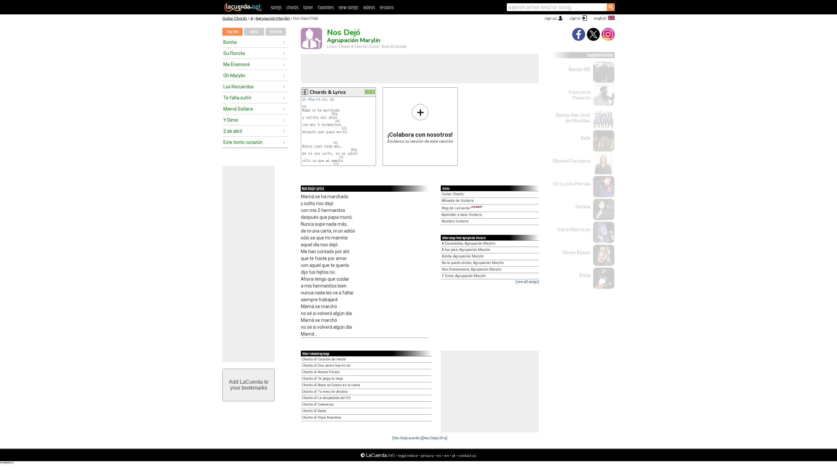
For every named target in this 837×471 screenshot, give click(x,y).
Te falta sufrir (237, 97)
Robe (584, 275)
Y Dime (230, 120)
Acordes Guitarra (455, 221)
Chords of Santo (314, 411)
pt (453, 455)
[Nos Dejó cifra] (434, 438)
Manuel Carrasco (571, 161)
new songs (348, 8)
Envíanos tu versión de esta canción (420, 123)
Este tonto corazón (243, 142)
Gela (585, 138)
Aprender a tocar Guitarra (462, 215)
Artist (254, 32)
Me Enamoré (236, 64)
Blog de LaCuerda (462, 208)
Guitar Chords (234, 18)
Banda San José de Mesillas (573, 118)
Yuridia (582, 206)
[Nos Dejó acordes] (407, 438)
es (439, 455)
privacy (427, 455)
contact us (467, 455)
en (446, 455)
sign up (550, 18)
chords (292, 8)
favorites (326, 8)
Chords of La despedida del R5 (326, 398)
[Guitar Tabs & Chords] (243, 10)
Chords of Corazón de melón (324, 359)
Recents (276, 32)
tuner (308, 8)
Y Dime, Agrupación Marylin (464, 276)
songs (276, 8)
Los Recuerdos (238, 86)
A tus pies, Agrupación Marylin (466, 250)
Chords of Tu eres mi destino (325, 392)
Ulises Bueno (576, 252)
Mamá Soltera (238, 109)
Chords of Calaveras (318, 404)
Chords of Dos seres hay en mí (326, 365)
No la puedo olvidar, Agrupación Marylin (473, 263)
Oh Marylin (234, 75)
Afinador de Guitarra (458, 201)
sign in (575, 18)
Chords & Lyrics (328, 92)
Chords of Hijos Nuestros (321, 417)
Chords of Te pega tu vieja (322, 378)
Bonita (230, 42)
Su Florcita (234, 53)
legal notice (408, 455)
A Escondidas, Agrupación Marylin (468, 243)
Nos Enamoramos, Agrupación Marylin (472, 269)
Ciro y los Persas (571, 183)
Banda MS (579, 69)
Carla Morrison (573, 229)
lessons (387, 8)
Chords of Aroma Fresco (320, 372)
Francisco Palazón (579, 95)
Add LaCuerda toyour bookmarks (248, 385)
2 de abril (232, 131)
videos (369, 8)
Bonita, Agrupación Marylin (463, 256)
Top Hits (232, 32)
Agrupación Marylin (273, 18)
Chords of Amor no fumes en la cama (331, 385)
